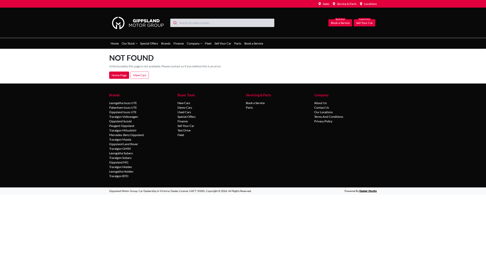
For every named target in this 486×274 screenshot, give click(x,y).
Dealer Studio (368, 191)
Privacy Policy (323, 121)
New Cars (184, 103)
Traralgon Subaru (120, 157)
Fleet (208, 43)
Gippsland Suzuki (120, 121)
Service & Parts (347, 4)
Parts (237, 43)
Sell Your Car (364, 23)
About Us (320, 103)
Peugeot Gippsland (121, 125)
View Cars (139, 75)
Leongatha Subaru (121, 153)
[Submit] (174, 23)
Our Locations (323, 112)
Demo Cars (185, 107)
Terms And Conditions (328, 116)
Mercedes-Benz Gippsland (126, 135)
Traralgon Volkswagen (123, 116)
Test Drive (184, 130)
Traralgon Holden (120, 167)
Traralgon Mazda (120, 139)
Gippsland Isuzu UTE (122, 112)
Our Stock (128, 43)
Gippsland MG (118, 162)
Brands (165, 43)
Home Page (119, 75)
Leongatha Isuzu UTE (123, 103)
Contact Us (321, 107)
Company (193, 43)
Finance (179, 43)
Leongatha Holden (121, 171)
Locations (370, 4)
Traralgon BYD (118, 176)
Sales (326, 4)
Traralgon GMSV (120, 148)
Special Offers (149, 43)
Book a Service (340, 23)
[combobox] (222, 23)
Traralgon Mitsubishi (122, 130)
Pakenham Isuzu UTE (123, 107)
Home (115, 43)
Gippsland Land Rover (123, 144)
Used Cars (184, 112)
